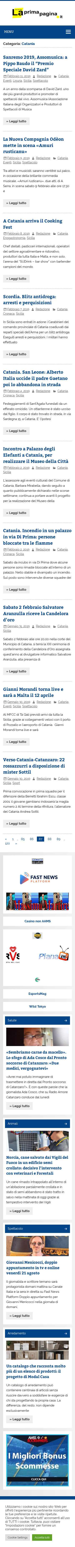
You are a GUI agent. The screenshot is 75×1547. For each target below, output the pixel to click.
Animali (13, 1123)
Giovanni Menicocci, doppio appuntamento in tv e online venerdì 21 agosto (32, 1267)
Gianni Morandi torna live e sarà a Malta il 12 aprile (33, 692)
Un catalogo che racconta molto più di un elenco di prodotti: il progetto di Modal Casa (36, 1371)
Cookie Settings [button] (18, 1537)
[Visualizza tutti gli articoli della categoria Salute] (65, 1021)
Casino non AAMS (38, 921)
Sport (16, 783)
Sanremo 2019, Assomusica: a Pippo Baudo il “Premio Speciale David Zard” (35, 63)
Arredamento (17, 1333)
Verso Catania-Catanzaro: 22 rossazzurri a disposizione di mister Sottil (34, 765)
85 (23, 839)
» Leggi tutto (16, 121)
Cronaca (9, 313)
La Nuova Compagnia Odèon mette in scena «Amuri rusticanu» (33, 145)
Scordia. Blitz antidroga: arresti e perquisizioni (29, 299)
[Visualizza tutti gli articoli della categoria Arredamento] (65, 1334)
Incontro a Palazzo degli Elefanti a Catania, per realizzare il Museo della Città (35, 455)
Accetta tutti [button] (42, 1537)
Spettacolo (40, 80)
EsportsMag (37, 994)
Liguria (17, 80)
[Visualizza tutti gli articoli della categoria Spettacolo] (65, 1229)
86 (32, 839)
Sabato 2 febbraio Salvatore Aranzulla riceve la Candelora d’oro (35, 613)
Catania (63, 76)
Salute (12, 1020)
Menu (9, 32)
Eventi (7, 80)
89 (58, 839)
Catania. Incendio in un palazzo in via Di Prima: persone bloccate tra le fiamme (37, 536)
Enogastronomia (14, 238)
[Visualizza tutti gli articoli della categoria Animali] (65, 1124)
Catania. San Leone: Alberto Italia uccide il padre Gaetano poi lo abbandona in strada (35, 378)
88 (49, 839)
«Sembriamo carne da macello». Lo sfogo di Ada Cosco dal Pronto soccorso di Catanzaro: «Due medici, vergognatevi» (36, 1060)
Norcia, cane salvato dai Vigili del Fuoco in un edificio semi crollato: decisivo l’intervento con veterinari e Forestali (37, 1165)
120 (7, 843)
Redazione (44, 76)
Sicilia (27, 80)
